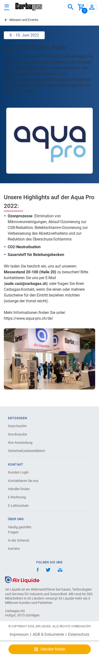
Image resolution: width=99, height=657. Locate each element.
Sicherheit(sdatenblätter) (25, 451)
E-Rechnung (17, 497)
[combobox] (70, 7)
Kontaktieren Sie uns (23, 481)
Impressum (19, 634)
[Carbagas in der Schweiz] (28, 7)
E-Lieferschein (18, 506)
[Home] (22, 579)
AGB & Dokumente (48, 634)
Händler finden (19, 489)
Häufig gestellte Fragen (19, 529)
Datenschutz (78, 634)
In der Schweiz (18, 540)
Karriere (14, 549)
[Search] (70, 7)
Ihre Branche (17, 434)
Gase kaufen (17, 426)
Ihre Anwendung (20, 443)
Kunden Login (18, 472)
